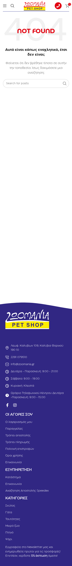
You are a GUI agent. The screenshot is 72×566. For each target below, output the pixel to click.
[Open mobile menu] (5, 6)
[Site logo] (34, 5)
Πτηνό (9, 532)
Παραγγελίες (14, 429)
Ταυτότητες (12, 519)
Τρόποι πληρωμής (17, 442)
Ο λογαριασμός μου (18, 422)
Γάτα (8, 512)
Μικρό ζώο (12, 526)
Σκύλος (10, 506)
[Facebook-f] (7, 405)
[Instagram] (15, 405)
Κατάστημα (13, 477)
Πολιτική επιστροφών (19, 449)
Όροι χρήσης (14, 456)
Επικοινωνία (13, 462)
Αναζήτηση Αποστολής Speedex (27, 491)
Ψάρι (8, 539)
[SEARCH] (64, 83)
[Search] (12, 6)
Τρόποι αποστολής (18, 435)
